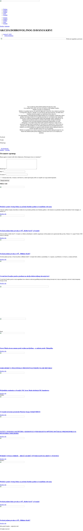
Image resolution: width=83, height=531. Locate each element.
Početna (5, 9)
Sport (4, 13)
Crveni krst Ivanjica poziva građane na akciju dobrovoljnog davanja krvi (24, 276)
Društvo (5, 10)
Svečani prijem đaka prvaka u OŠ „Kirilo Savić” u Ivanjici (19, 231)
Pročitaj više (3, 214)
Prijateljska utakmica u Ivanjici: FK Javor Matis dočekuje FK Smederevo (24, 390)
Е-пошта (3, 174)
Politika (5, 12)
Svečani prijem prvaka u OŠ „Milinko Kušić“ (15, 254)
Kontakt (5, 15)
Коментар (3, 168)
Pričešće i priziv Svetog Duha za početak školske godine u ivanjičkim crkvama (26, 207)
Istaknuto (7, 26)
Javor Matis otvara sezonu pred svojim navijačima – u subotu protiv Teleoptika (26, 348)
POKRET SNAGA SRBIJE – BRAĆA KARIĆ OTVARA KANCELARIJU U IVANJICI (29, 456)
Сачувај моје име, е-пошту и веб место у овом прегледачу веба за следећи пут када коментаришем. (29, 177)
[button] (41, 136)
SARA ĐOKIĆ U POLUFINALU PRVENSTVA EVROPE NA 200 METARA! (26, 368)
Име (1, 171)
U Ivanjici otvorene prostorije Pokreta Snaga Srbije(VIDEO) (20, 412)
